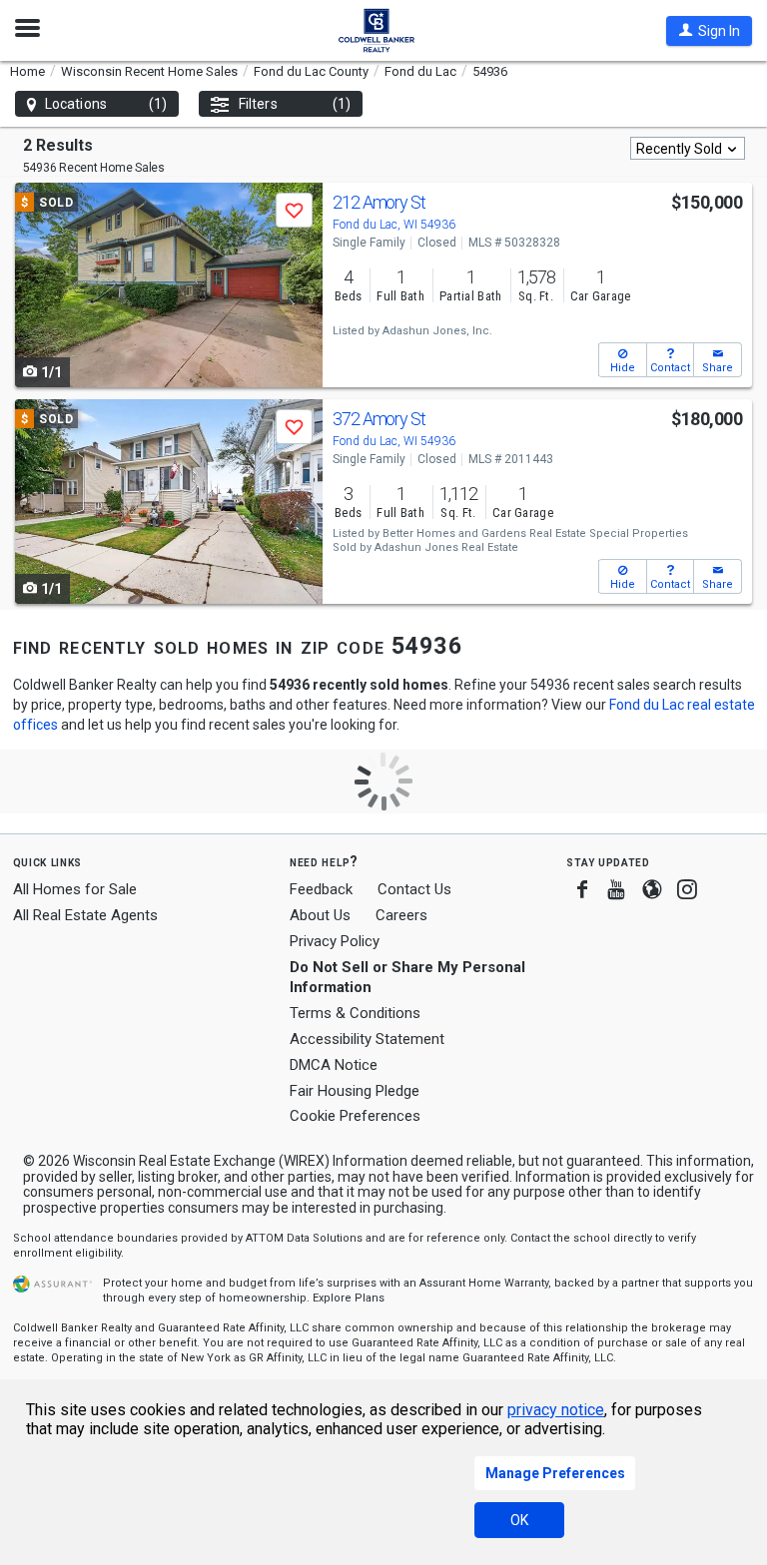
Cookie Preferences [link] (355, 1116)
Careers (401, 915)
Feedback (321, 889)
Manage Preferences (555, 1473)
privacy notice (555, 1409)
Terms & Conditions (355, 1013)
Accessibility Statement (367, 1039)
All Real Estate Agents (85, 915)
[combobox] (687, 148)
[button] (709, 31)
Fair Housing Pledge (354, 1091)
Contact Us (414, 889)
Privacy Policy (335, 941)
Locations (106, 104)
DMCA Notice (334, 1065)
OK (519, 1520)
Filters (295, 104)
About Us (320, 915)
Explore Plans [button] (348, 1298)
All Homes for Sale (75, 889)
